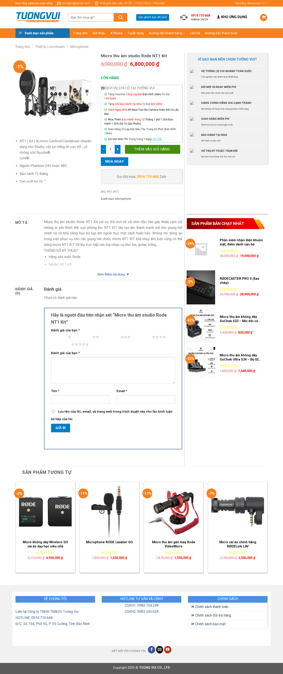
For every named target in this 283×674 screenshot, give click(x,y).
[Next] (267, 529)
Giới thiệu (99, 33)
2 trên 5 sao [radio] (82, 337)
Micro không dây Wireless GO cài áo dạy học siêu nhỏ (45, 544)
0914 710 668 (148, 177)
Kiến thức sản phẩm (206, 41)
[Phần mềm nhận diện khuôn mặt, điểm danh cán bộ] (201, 249)
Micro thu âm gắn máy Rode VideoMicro (173, 544)
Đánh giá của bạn (65, 330)
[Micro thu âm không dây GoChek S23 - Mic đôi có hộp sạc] (201, 326)
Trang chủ (80, 33)
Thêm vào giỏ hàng (152, 149)
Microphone (79, 47)
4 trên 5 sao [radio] (142, 337)
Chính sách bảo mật (210, 624)
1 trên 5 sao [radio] (58, 337)
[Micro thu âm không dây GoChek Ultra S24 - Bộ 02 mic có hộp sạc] (201, 364)
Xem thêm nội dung (111, 274)
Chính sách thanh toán (211, 607)
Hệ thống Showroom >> (250, 3)
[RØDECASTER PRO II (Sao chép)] (201, 287)
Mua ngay (114, 161)
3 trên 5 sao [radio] (110, 337)
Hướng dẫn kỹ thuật (206, 50)
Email (122, 391)
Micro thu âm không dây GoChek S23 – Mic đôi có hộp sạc (239, 319)
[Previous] (15, 529)
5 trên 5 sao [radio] (61, 344)
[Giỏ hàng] (263, 17)
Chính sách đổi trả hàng (212, 615)
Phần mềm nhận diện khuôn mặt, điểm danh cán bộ (241, 242)
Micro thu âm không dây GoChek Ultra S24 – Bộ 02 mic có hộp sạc (239, 357)
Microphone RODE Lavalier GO (109, 542)
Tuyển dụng (135, 33)
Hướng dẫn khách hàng (165, 33)
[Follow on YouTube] (167, 649)
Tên (55, 391)
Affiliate (116, 33)
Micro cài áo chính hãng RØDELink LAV (237, 544)
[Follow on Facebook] (151, 649)
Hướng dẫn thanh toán (221, 33)
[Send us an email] (159, 649)
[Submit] (120, 17)
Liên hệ (195, 33)
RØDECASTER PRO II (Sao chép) (239, 281)
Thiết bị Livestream (50, 47)
